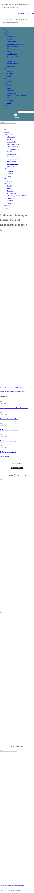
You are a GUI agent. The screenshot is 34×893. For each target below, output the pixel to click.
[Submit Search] (15, 114)
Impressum (8, 885)
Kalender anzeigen (5, 456)
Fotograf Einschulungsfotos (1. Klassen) (14, 408)
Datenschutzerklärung (18, 885)
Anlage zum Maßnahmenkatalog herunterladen (13, 391)
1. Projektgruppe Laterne (9, 430)
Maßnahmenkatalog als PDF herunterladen (12, 387)
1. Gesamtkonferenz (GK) (9, 419)
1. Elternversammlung (8, 441)
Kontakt (2, 885)
